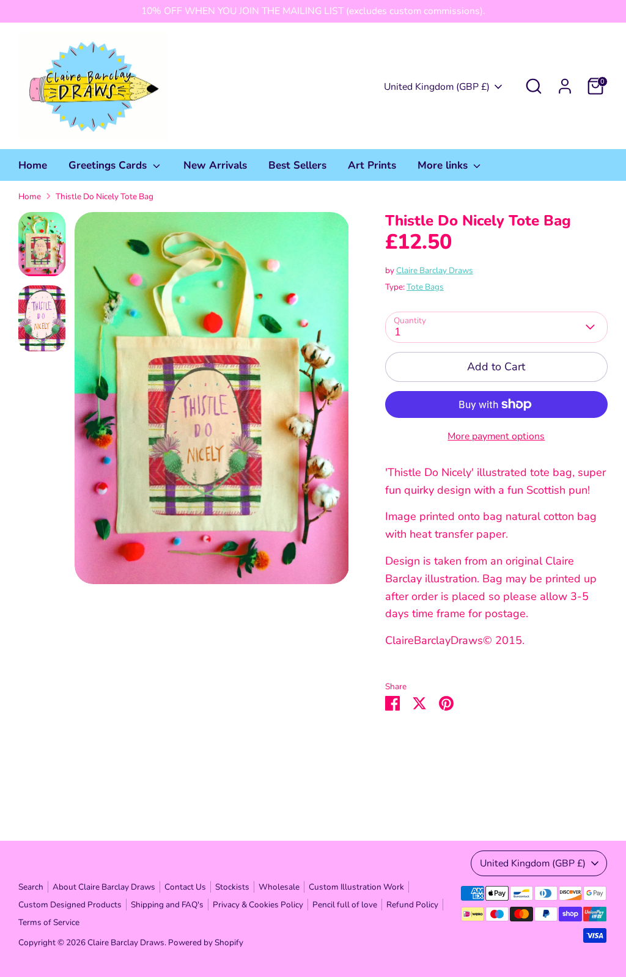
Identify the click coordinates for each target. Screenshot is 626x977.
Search (30, 887)
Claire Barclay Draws (434, 270)
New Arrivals (215, 165)
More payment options (496, 436)
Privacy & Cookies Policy (258, 904)
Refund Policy (412, 904)
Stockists (232, 887)
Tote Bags (425, 287)
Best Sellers (297, 165)
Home (32, 165)
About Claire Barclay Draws (104, 887)
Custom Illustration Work (356, 887)
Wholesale (279, 887)
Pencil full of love (344, 904)
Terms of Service (48, 922)
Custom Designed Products (70, 904)
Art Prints (372, 165)
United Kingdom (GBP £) (437, 86)
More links (444, 165)
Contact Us (185, 887)
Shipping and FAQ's (167, 904)
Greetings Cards (109, 165)
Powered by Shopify (205, 942)
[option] (212, 402)
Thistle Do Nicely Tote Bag (104, 196)
